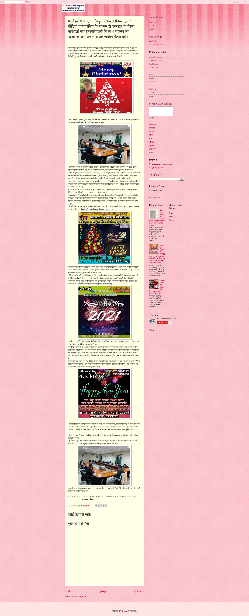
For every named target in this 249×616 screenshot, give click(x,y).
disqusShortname (155, 57)
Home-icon (153, 124)
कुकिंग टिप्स (152, 149)
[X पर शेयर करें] (101, 505)
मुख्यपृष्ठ (103, 591)
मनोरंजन (152, 131)
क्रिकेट (151, 145)
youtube (152, 29)
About (151, 78)
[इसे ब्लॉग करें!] (98, 505)
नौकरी (151, 152)
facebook (152, 22)
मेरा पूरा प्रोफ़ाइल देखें (156, 167)
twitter (151, 25)
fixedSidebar (153, 64)
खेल (150, 138)
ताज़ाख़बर (152, 128)
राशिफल (151, 142)
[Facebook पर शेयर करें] (103, 505)
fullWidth (152, 41)
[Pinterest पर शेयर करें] (106, 505)
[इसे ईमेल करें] (96, 505)
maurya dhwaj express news (162, 164)
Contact (152, 81)
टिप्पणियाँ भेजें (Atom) (79, 596)
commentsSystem (155, 60)
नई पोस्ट (68, 591)
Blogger (125, 611)
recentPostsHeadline (156, 44)
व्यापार (151, 135)
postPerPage (153, 67)
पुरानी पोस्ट (139, 591)
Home (151, 74)
